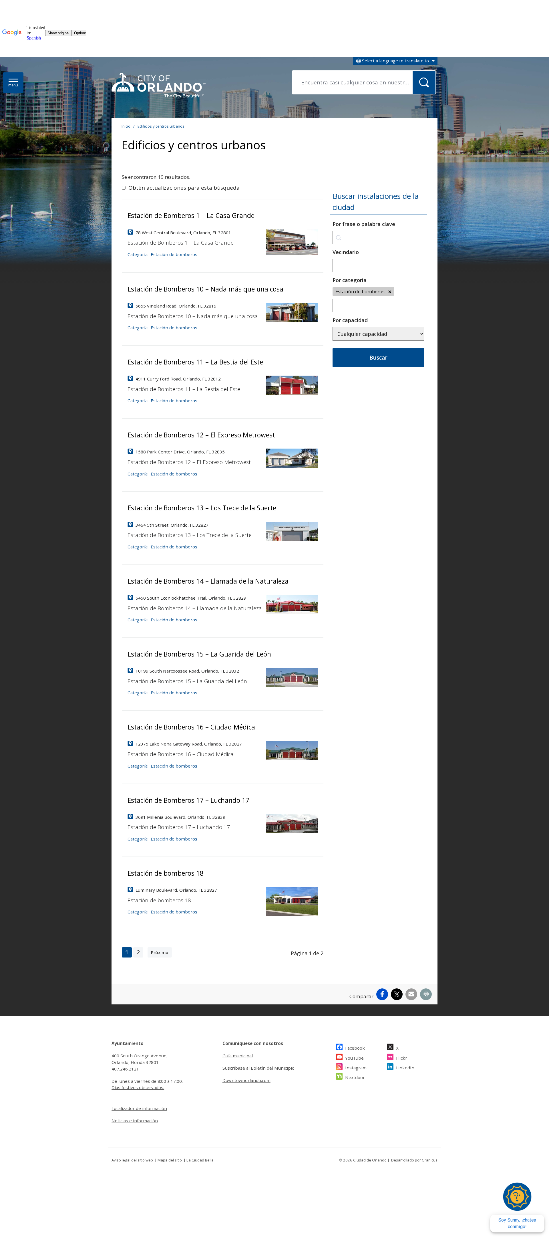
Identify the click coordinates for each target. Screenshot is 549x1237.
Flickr (401, 1058)
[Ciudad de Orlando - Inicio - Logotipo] (159, 86)
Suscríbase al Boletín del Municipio (258, 1068)
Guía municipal (237, 1055)
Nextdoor (355, 1077)
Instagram (356, 1068)
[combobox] (395, 61)
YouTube (354, 1058)
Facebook (355, 1048)
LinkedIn (405, 1068)
